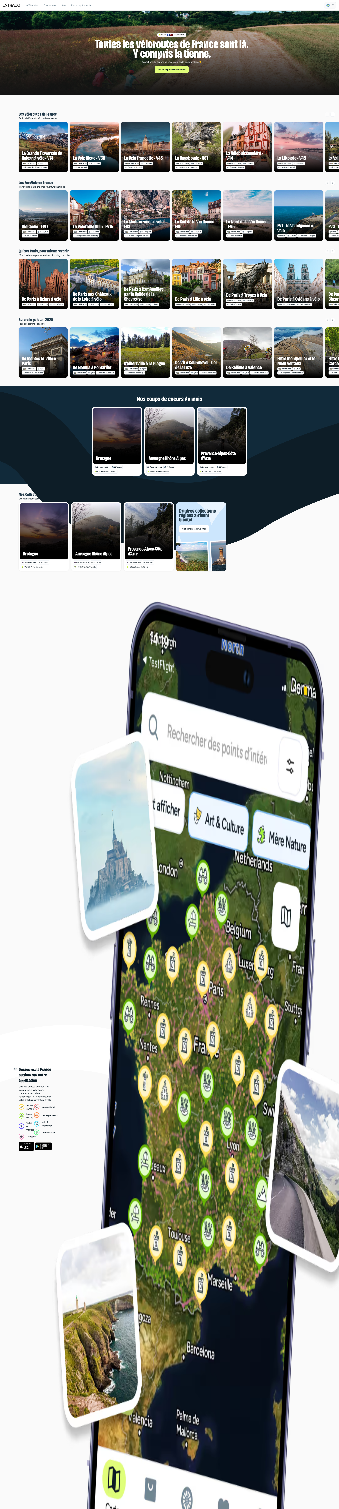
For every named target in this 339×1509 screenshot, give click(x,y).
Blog (63, 5)
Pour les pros (49, 5)
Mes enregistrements (81, 5)
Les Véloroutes (31, 5)
